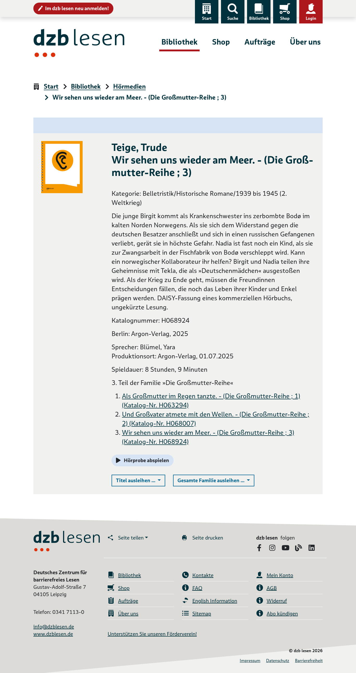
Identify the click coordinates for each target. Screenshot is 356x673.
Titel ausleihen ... (140, 480)
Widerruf (277, 600)
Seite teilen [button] (131, 537)
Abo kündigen (282, 613)
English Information (214, 600)
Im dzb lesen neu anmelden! (77, 8)
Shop (285, 18)
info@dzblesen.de (53, 626)
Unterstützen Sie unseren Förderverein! (152, 634)
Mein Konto (280, 575)
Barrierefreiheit (309, 660)
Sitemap (201, 613)
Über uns (305, 42)
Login (311, 18)
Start (207, 18)
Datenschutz (277, 660)
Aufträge (259, 42)
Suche (232, 18)
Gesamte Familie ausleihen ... (215, 480)
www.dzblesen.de (53, 634)
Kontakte (202, 575)
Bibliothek (259, 18)
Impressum (250, 660)
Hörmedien (129, 86)
